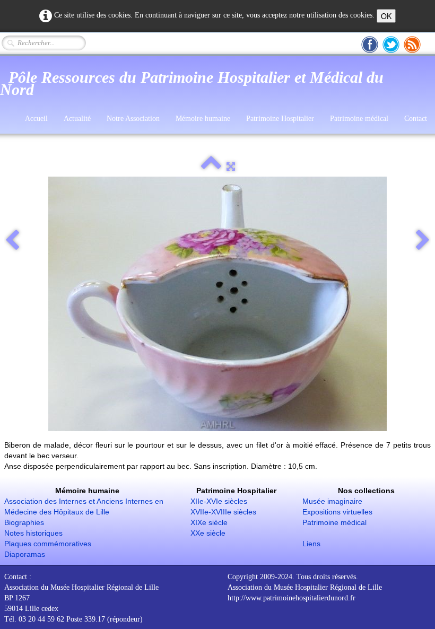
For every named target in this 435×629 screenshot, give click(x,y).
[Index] (211, 166)
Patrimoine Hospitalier (280, 119)
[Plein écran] (231, 166)
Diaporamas (24, 554)
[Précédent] (12, 241)
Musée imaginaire (332, 501)
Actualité (77, 119)
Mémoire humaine (203, 119)
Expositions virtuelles (337, 512)
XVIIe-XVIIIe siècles (223, 512)
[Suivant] (423, 241)
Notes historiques (33, 533)
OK (386, 16)
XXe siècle (207, 533)
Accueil (36, 119)
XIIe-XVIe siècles (218, 501)
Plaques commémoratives (47, 543)
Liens (311, 543)
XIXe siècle (209, 522)
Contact (415, 119)
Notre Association (133, 119)
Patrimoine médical (359, 119)
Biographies (24, 522)
